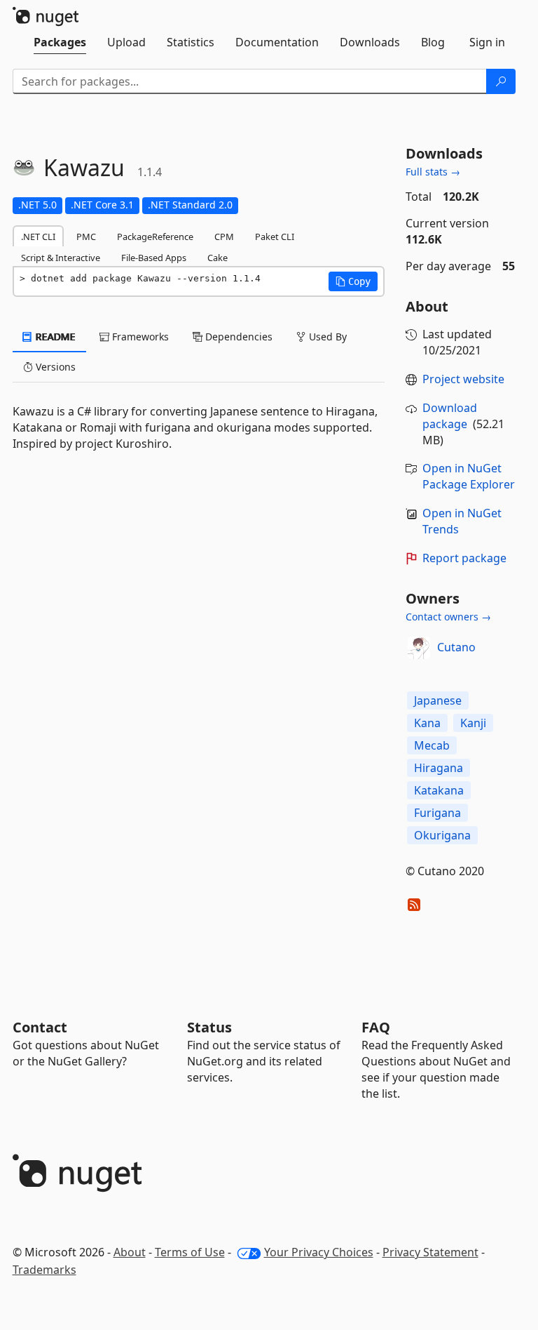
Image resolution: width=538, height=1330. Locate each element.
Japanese (438, 700)
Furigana (437, 812)
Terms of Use (190, 1252)
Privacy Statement (430, 1252)
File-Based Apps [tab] (153, 257)
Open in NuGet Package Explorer (468, 476)
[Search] (501, 81)
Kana (427, 723)
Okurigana (442, 835)
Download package (449, 416)
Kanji (473, 723)
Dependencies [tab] (237, 336)
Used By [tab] (326, 336)
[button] (353, 281)
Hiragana (438, 768)
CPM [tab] (224, 236)
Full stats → (433, 171)
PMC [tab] (86, 236)
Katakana (439, 790)
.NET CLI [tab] (38, 236)
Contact (40, 1027)
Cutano (456, 647)
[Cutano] (419, 647)
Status (209, 1027)
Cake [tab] (217, 257)
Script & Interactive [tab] (60, 257)
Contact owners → (448, 616)
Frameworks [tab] (139, 336)
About (129, 1252)
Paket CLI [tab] (274, 236)
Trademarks (44, 1269)
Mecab (432, 745)
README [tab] (54, 336)
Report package (464, 558)
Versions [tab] (54, 366)
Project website (463, 379)
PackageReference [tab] (155, 236)
